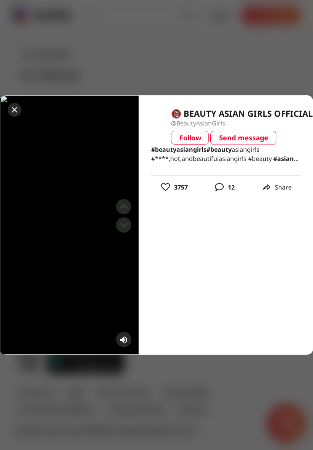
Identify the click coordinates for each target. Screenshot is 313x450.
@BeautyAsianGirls (198, 123)
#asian (283, 158)
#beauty (163, 149)
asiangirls (179, 149)
